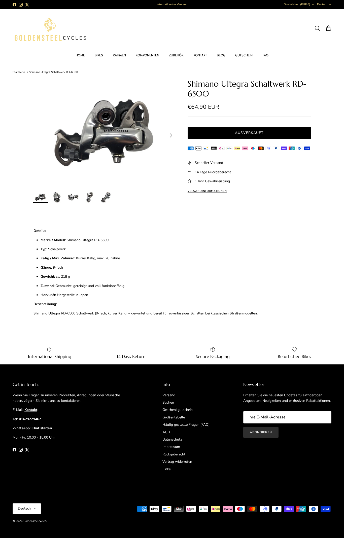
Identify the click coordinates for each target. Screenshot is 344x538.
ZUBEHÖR (176, 55)
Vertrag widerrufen (177, 461)
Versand (168, 395)
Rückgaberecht (173, 454)
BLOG (221, 55)
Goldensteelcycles (34, 521)
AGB (166, 432)
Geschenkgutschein (177, 409)
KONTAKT (200, 55)
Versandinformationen (207, 191)
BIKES (99, 55)
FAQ (265, 55)
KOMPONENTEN (147, 55)
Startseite (19, 72)
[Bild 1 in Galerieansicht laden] (105, 133)
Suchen (168, 402)
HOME (80, 55)
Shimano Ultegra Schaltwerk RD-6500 (53, 72)
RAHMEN (119, 55)
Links (166, 469)
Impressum (171, 446)
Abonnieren (261, 432)
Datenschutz (172, 439)
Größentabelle (173, 417)
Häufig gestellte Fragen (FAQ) (186, 424)
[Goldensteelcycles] (50, 28)
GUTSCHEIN (244, 55)
